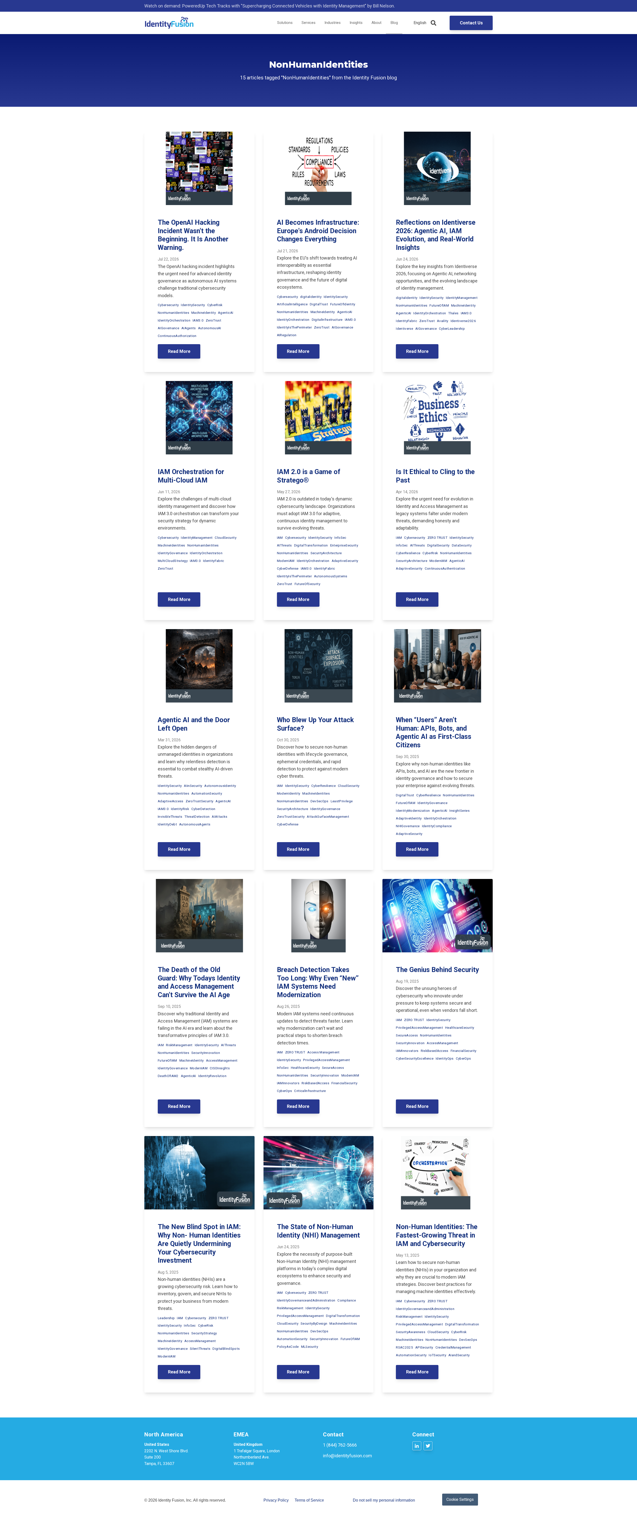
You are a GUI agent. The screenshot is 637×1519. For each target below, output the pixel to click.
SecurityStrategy (204, 1333)
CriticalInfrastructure (310, 1091)
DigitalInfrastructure (327, 320)
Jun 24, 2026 (407, 259)
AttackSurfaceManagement (328, 816)
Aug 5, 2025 (168, 1272)
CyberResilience (408, 553)
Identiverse (404, 328)
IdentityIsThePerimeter (294, 327)
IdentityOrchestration (174, 320)
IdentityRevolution (212, 1076)
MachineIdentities (171, 545)
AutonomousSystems (330, 576)
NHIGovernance (408, 826)
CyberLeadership (452, 328)
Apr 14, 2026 (407, 491)
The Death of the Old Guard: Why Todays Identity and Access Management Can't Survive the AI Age (199, 982)
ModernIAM (286, 561)
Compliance (346, 1300)
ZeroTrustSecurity (199, 801)
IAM (280, 538)
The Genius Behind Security (437, 970)
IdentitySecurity (193, 305)
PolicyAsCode (288, 1347)
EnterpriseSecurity (344, 545)
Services (309, 22)
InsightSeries (459, 811)
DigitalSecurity (438, 545)
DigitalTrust (319, 304)
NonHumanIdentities (173, 313)
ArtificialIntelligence (292, 304)
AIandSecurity (459, 1355)
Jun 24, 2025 (288, 1247)
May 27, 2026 (288, 491)
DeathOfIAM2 (168, 1076)
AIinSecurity (193, 786)
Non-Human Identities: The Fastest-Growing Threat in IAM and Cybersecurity (437, 1235)
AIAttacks (219, 816)
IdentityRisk (180, 809)
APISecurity (424, 1347)
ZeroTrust (213, 320)
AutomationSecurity (206, 793)
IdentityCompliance (437, 826)
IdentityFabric (406, 321)
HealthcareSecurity (305, 1068)
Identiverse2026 (463, 321)
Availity (442, 321)
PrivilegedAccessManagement (326, 1060)
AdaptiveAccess (170, 801)
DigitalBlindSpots (226, 1349)
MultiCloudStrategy (173, 561)
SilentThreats (200, 1349)
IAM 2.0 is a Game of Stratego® (308, 476)
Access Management (323, 1052)
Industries (332, 22)
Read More (179, 351)
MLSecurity (309, 1347)
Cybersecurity (168, 305)
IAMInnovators (288, 1083)
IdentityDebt (167, 824)
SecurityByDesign (314, 1323)
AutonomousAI (209, 328)
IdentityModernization (413, 811)
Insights (356, 22)
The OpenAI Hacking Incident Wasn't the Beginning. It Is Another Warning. (193, 235)
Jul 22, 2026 (168, 259)
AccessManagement (221, 1060)
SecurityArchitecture (326, 553)
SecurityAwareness (410, 1332)
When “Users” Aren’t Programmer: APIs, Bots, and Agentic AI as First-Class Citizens (433, 732)
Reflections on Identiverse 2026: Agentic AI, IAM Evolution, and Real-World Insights (436, 235)
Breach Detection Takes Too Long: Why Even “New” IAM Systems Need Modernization (318, 982)
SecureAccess (333, 1068)
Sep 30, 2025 (407, 756)
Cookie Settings (460, 1499)
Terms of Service (309, 1500)
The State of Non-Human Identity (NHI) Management (318, 1231)
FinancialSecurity (344, 1083)
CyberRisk (215, 305)
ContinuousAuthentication (445, 568)
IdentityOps (445, 1058)
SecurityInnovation (205, 1053)
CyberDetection (203, 809)
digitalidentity (310, 297)
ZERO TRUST (437, 538)
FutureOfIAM (439, 305)
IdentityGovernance (173, 553)
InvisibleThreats (170, 816)
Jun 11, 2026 (169, 491)
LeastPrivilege (342, 801)
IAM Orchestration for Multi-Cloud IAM (191, 476)
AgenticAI (225, 313)
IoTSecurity (437, 1355)
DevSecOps (319, 801)
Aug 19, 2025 (407, 981)
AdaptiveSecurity (345, 561)
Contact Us (471, 22)
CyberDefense (288, 568)
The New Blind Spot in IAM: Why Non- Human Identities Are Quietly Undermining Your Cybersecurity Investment (199, 1243)
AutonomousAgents (194, 824)
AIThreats (284, 545)
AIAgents (188, 328)
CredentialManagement (453, 1347)
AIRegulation (287, 335)
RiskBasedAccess (315, 1083)
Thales (453, 313)
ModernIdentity (288, 793)
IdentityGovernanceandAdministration (306, 1300)
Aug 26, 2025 (288, 1006)
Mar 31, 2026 (169, 740)
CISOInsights (220, 1068)
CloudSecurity (225, 538)
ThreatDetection (197, 816)
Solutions (285, 22)
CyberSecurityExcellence (414, 1058)
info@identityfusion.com (347, 1455)
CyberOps (284, 1091)
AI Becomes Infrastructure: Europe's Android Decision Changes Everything (318, 230)
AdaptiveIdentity (409, 818)
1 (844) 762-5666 (340, 1445)
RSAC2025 (404, 1347)
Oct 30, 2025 (288, 740)
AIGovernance (168, 328)
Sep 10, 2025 (169, 1006)
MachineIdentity (203, 313)
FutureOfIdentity (342, 304)
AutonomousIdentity (220, 786)
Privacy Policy (276, 1500)
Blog (394, 22)
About (376, 22)
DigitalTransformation (311, 545)
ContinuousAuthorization (177, 336)
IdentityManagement (462, 298)
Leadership (166, 1318)
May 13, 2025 (407, 1255)
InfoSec (340, 538)
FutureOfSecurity (307, 584)
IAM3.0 (198, 320)
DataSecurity (462, 545)
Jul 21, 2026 (287, 251)
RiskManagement (179, 1045)
